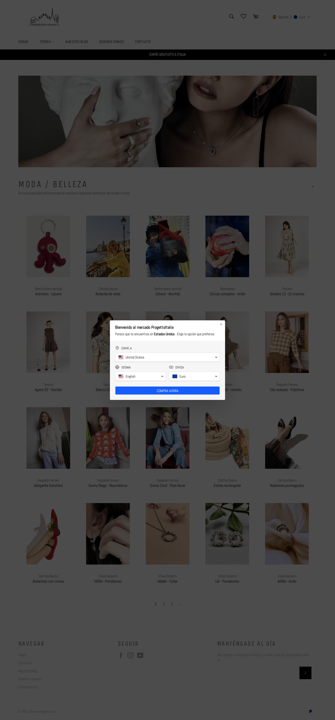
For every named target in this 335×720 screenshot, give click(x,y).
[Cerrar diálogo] (221, 324)
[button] (167, 357)
